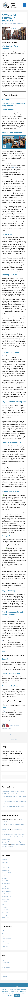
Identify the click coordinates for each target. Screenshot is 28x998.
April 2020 (5, 909)
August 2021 (5, 875)
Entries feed (5, 962)
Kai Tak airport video (11, 220)
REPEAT (4, 941)
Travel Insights (6, 944)
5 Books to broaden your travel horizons (13, 806)
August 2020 (5, 899)
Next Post (14, 739)
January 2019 (5, 917)
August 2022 (5, 867)
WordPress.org (6, 967)
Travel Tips (5, 946)
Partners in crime (6, 938)
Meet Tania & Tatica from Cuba (10, 794)
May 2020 (4, 907)
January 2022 (5, 870)
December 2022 (6, 865)
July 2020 (4, 902)
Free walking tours (8, 720)
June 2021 (4, 878)
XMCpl (3, 824)
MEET (3, 936)
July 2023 (4, 859)
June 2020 (4, 904)
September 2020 (6, 896)
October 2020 (5, 894)
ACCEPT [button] (17, 995)
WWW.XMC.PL (5, 829)
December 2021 (6, 873)
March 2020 (5, 912)
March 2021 (5, 881)
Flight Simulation (7, 711)
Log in (3, 960)
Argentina (14, 167)
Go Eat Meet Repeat (13, 5)
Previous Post (14, 735)
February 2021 (6, 883)
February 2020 (6, 915)
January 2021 (5, 886)
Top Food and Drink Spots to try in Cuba (13, 791)
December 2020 (6, 888)
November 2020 (6, 891)
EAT (3, 931)
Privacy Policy (5, 976)
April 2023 (5, 862)
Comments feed (6, 965)
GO (3, 23)
